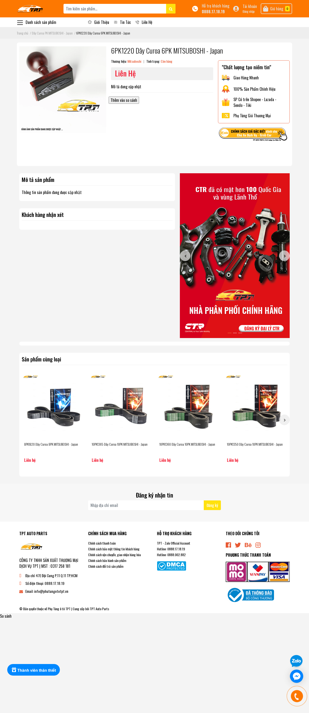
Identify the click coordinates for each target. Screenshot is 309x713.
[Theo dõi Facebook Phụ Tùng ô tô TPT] (228, 544)
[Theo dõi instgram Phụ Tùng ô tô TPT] (258, 544)
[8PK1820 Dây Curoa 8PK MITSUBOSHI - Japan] (53, 405)
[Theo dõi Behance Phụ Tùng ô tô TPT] (248, 544)
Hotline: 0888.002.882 (171, 554)
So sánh (6, 616)
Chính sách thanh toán (102, 543)
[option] (235, 255)
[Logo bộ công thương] (250, 594)
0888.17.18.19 (213, 11)
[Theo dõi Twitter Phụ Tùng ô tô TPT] (238, 544)
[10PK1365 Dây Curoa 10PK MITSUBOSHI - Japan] (120, 405)
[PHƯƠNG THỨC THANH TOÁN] (258, 571)
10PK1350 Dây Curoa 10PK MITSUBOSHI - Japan (255, 444)
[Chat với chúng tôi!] (296, 676)
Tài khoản (250, 6)
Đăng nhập (249, 11)
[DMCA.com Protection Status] (171, 565)
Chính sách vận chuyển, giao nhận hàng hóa (114, 554)
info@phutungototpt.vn (51, 591)
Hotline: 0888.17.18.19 (171, 548)
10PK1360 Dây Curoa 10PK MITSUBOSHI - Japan (187, 444)
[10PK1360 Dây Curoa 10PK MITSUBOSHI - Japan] (188, 405)
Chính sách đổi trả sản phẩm (105, 566)
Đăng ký (212, 505)
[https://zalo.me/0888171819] (254, 135)
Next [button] (284, 255)
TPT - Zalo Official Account (173, 543)
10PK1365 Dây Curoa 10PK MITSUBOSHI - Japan (119, 444)
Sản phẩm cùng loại (41, 359)
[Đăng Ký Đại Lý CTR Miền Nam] (235, 255)
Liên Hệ (147, 22)
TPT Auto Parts (99, 608)
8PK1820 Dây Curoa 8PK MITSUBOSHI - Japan (51, 444)
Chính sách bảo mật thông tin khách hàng (114, 548)
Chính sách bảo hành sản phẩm (107, 560)
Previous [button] (185, 255)
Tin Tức (125, 22)
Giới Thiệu (101, 22)
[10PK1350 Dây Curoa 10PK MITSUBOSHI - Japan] (256, 405)
